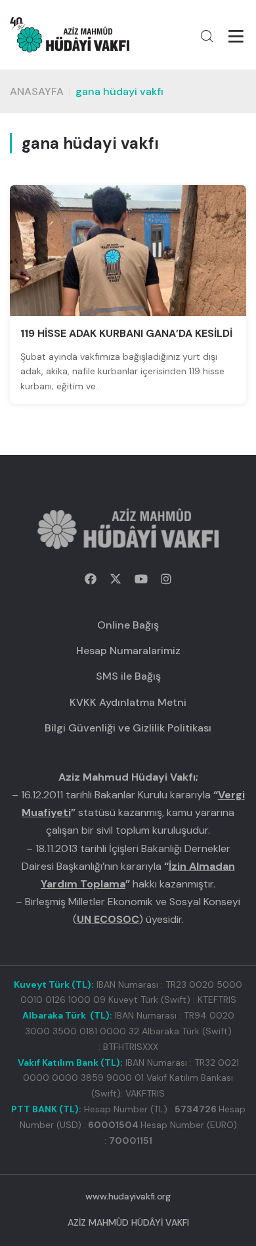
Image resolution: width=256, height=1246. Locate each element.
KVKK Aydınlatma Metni (128, 702)
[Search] (206, 36)
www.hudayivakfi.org (127, 1196)
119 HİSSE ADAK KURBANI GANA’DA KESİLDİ (126, 333)
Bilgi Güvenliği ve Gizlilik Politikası (128, 728)
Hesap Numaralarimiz (128, 650)
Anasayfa (37, 91)
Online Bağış (128, 625)
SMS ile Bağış (128, 676)
